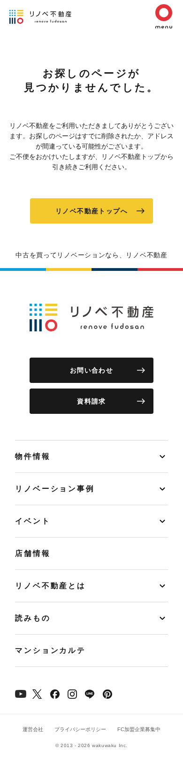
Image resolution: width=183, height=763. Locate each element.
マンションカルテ (50, 650)
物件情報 (33, 456)
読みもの (33, 618)
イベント (33, 521)
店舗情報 (33, 553)
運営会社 (33, 729)
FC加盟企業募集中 (138, 729)
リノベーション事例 (55, 489)
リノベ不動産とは (50, 586)
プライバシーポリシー (80, 729)
